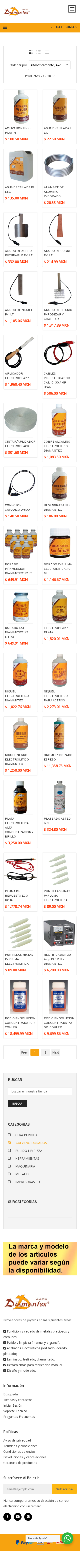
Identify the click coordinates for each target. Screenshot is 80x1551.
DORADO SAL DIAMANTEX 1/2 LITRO (16, 632)
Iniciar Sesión (12, 1405)
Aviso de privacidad (17, 1440)
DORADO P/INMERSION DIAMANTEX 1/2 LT (18, 569)
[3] (30, 52)
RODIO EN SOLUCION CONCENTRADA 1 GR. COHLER (20, 1023)
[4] (39, 51)
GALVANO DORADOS (31, 1143)
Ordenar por (18, 65)
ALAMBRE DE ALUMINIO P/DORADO (54, 192)
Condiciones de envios (19, 1451)
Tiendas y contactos (17, 1400)
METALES (22, 1174)
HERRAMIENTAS (27, 1158)
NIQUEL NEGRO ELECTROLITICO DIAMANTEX (17, 759)
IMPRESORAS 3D (27, 1182)
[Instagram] (28, 1517)
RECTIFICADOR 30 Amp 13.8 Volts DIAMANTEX (57, 959)
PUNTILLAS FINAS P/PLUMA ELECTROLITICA (57, 895)
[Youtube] (18, 1517)
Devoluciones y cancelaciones (24, 1457)
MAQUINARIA (25, 1166)
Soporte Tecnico (15, 1411)
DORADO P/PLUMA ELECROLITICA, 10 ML (58, 569)
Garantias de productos (20, 1463)
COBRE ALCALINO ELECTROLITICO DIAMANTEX (57, 446)
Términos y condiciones (20, 1446)
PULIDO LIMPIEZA (28, 1150)
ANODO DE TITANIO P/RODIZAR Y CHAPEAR (58, 314)
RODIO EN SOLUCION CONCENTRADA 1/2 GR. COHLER (59, 1023)
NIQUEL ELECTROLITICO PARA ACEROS (56, 696)
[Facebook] (7, 1517)
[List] (47, 52)
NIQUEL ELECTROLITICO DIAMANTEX (17, 696)
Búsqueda (10, 1394)
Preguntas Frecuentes (19, 1416)
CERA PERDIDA (26, 1135)
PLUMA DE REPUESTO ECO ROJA (16, 895)
